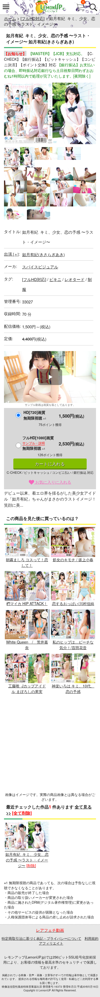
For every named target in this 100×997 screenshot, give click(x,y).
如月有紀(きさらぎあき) (43, 254)
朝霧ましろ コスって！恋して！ (27, 562)
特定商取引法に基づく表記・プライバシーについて (41, 938)
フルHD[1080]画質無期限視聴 (38, 443)
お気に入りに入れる (52, 482)
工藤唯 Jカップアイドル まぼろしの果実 (27, 688)
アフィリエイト (51, 943)
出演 (11, 254)
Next (89, 113)
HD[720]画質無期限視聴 (34, 415)
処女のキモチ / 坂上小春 (73, 559)
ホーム (10, 18)
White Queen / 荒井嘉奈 (27, 644)
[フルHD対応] (33, 18)
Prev (11, 113)
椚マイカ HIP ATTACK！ (26, 603)
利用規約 (91, 938)
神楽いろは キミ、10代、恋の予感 (73, 688)
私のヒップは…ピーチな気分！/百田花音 (73, 644)
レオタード (75, 279)
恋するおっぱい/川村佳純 (73, 603)
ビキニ (55, 279)
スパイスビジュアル (40, 267)
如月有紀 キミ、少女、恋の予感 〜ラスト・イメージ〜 (27, 860)
